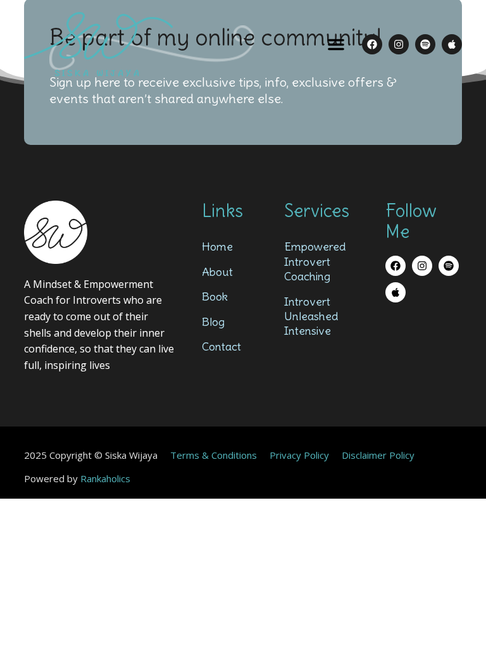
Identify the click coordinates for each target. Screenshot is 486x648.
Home (217, 246)
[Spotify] (425, 44)
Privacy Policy (299, 455)
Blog (213, 322)
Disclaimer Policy (378, 455)
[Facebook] (372, 44)
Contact (221, 346)
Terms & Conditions (213, 455)
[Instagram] (399, 44)
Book (215, 296)
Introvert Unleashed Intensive (311, 316)
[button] (336, 44)
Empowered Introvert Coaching (315, 261)
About (217, 272)
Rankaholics (105, 478)
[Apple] (452, 44)
